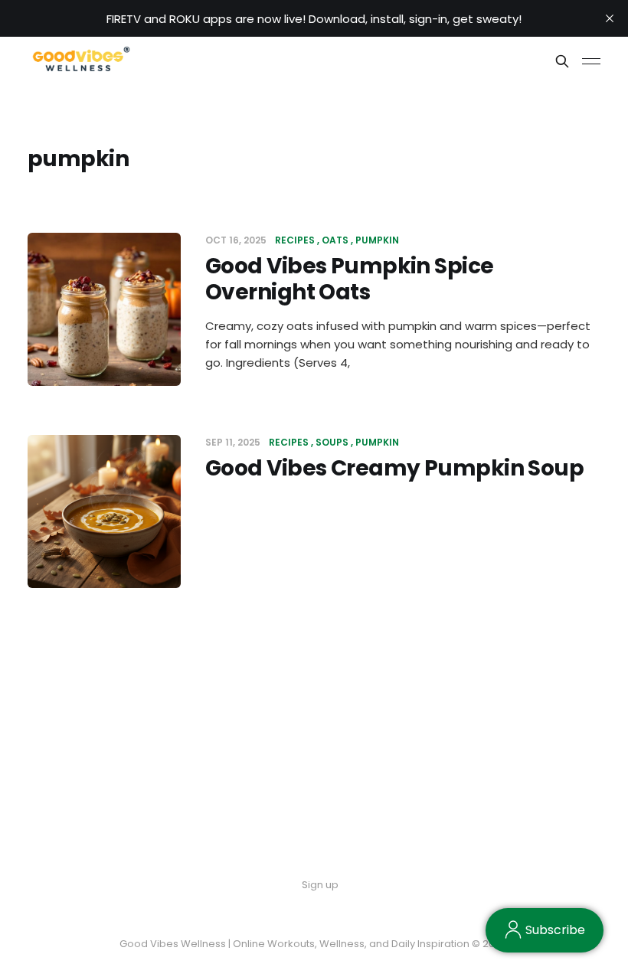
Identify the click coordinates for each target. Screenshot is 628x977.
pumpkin (377, 240)
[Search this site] (562, 61)
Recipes (295, 240)
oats (335, 240)
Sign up (320, 884)
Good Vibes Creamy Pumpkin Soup (394, 468)
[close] (609, 18)
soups (332, 442)
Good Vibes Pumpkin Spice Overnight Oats (349, 279)
